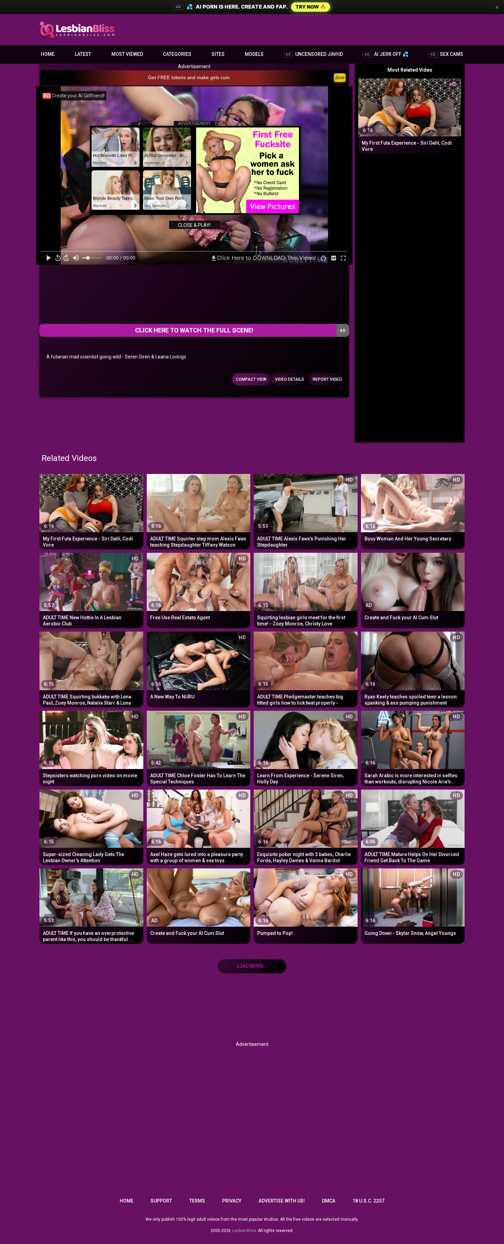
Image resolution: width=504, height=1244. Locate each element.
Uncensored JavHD (314, 54)
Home (48, 54)
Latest (83, 54)
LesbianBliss (244, 1230)
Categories (177, 54)
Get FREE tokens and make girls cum (189, 77)
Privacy (231, 1201)
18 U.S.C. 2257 (368, 1201)
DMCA (328, 1201)
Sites (218, 54)
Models (254, 54)
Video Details (289, 379)
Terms (197, 1201)
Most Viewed (127, 54)
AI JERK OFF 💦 (386, 54)
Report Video (327, 379)
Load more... (252, 966)
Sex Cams (447, 54)
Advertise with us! (282, 1201)
